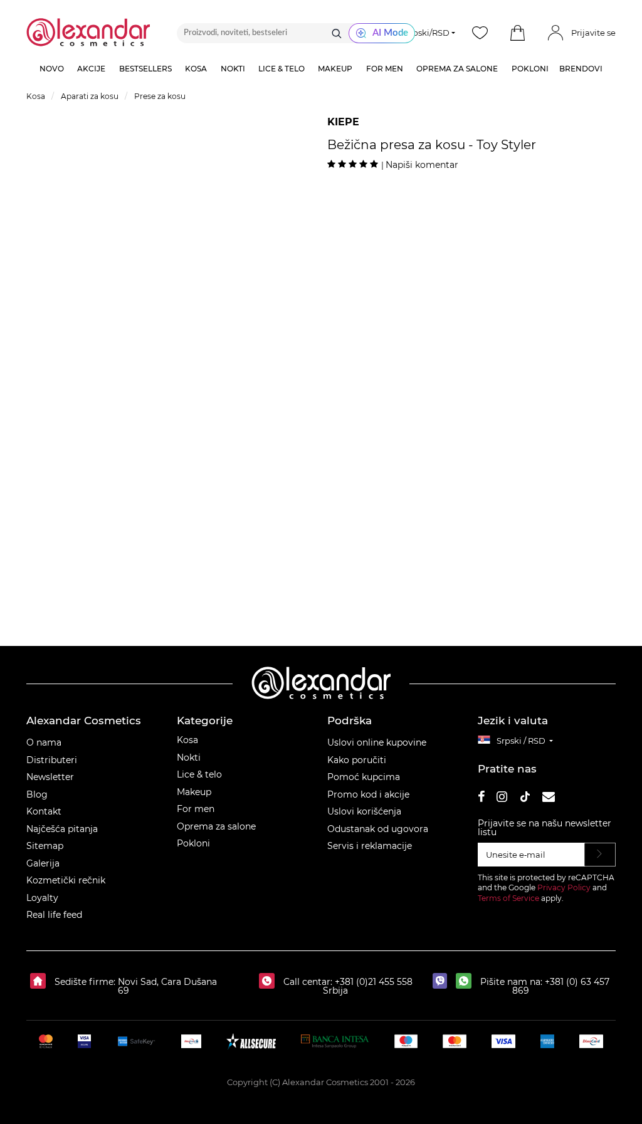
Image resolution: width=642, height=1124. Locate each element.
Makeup (194, 792)
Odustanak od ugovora (377, 829)
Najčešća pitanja (62, 829)
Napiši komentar (422, 164)
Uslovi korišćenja (364, 811)
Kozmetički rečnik (65, 880)
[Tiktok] (524, 798)
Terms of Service (508, 898)
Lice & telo (199, 774)
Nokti (189, 757)
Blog (37, 794)
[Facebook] (481, 798)
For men (195, 808)
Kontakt (43, 811)
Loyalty (42, 897)
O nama (43, 742)
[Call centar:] (270, 981)
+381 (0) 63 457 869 (560, 986)
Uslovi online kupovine (376, 742)
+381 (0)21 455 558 (372, 981)
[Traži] (336, 33)
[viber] (443, 981)
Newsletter (50, 777)
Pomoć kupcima (363, 777)
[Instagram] (502, 798)
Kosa (187, 740)
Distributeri (51, 760)
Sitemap (44, 845)
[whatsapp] (467, 981)
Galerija (43, 863)
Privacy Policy (564, 887)
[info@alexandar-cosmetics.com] (548, 798)
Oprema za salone (216, 826)
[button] (517, 33)
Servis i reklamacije (369, 845)
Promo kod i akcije (368, 794)
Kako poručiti (356, 760)
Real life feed (54, 914)
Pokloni (193, 843)
